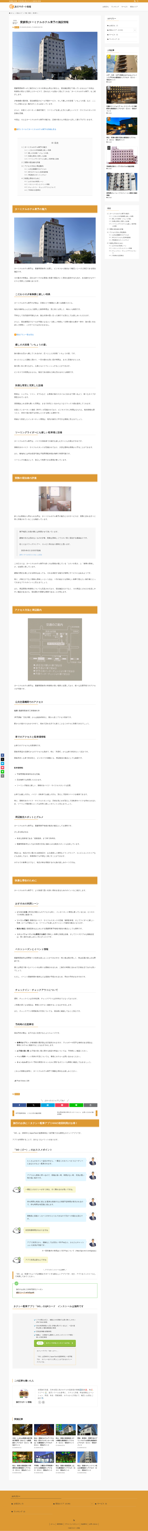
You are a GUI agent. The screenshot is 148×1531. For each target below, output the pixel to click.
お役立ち (113, 25)
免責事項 (84, 1524)
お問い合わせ (93, 1524)
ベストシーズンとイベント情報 (39, 184)
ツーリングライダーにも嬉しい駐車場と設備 (43, 159)
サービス (113, 34)
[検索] (137, 1)
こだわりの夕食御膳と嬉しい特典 (39, 150)
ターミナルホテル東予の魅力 (35, 147)
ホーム (53, 1524)
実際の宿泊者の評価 (32, 162)
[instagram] (43, 1402)
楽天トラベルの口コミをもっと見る (30, 555)
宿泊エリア (116, 30)
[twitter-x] (39, 1402)
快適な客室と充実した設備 (37, 156)
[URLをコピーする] (90, 1105)
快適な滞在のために (32, 178)
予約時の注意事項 (34, 190)
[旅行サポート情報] (20, 6)
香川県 (17, 27)
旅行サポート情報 (24, 1402)
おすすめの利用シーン (35, 181)
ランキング (114, 39)
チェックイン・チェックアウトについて (42, 187)
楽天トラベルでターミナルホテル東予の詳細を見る (36, 129)
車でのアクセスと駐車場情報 (38, 172)
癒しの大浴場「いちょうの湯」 (39, 153)
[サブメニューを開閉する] (134, 30)
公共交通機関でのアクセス (37, 169)
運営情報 (60, 1524)
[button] (19, 1105)
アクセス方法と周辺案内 (33, 166)
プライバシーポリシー (72, 1524)
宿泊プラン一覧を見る (25, 335)
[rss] (134, 1)
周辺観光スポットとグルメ (37, 175)
